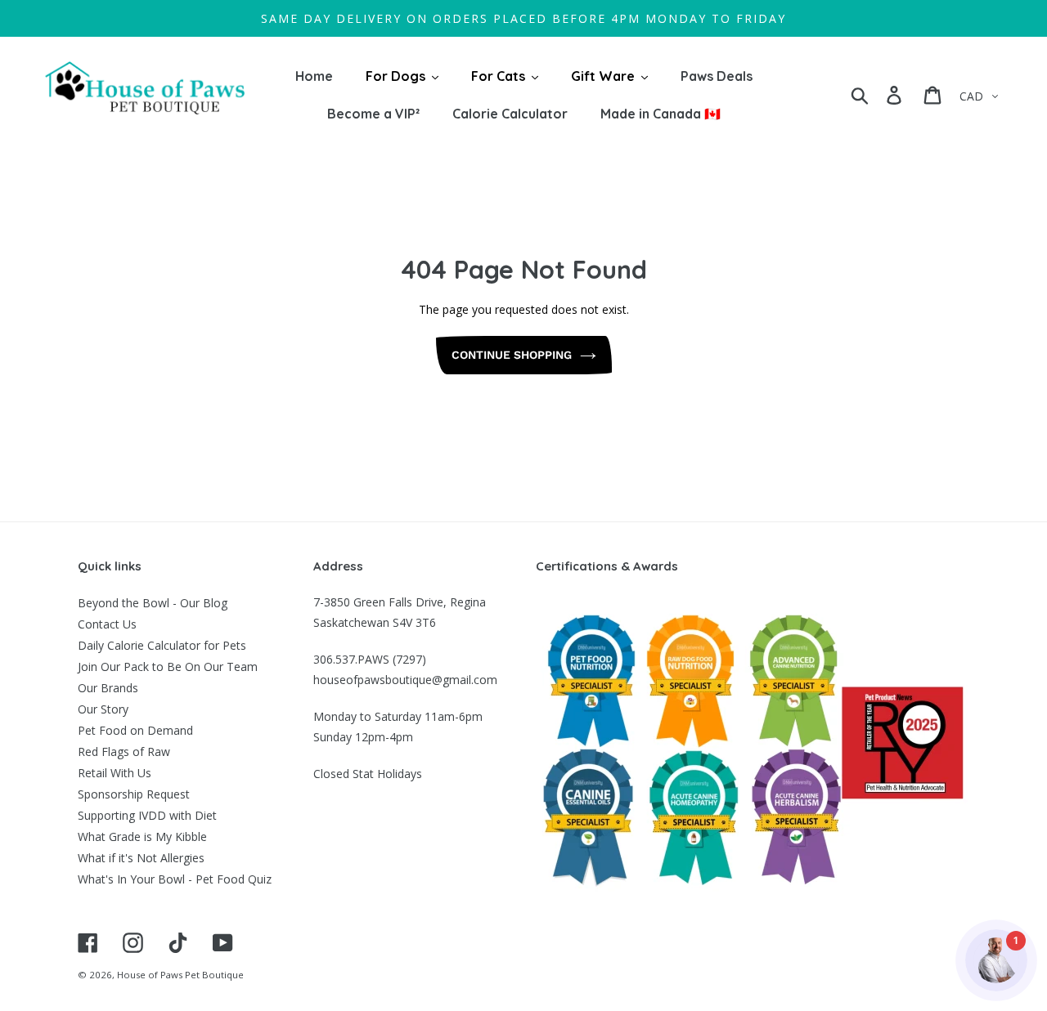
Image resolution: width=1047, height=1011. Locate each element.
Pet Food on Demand (135, 730)
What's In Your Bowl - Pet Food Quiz (175, 879)
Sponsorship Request (134, 794)
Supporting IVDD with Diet (147, 815)
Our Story (103, 709)
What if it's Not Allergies (141, 858)
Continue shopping (512, 354)
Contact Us (107, 624)
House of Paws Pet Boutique (180, 975)
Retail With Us (114, 773)
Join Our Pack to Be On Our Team (168, 666)
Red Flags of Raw (124, 751)
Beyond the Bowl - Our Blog (152, 603)
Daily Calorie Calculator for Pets (162, 645)
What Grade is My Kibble (142, 836)
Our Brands (108, 688)
